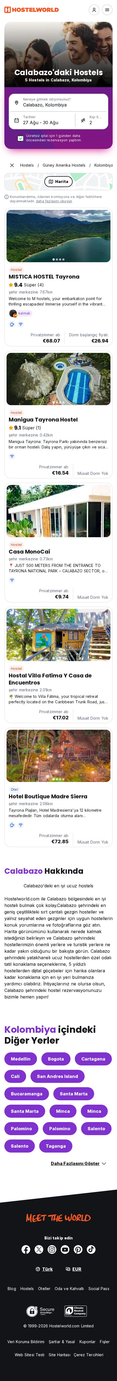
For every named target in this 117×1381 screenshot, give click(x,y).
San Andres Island (57, 1076)
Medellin (20, 1059)
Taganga (56, 1146)
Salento (96, 1128)
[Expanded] (12, 165)
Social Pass (98, 1288)
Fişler (105, 1341)
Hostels (27, 1288)
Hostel (16, 270)
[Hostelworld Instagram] (52, 1249)
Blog (12, 1288)
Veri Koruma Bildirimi (25, 1341)
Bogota (56, 1059)
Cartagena (93, 1059)
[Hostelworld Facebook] (25, 1249)
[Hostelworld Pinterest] (78, 1249)
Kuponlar (87, 1341)
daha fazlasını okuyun (54, 201)
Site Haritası (59, 1354)
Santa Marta (74, 1093)
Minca (63, 1111)
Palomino (21, 1128)
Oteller (44, 1288)
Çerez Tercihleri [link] (89, 1354)
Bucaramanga (26, 1093)
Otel (14, 789)
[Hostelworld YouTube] (65, 1249)
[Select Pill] (94, 9)
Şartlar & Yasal (62, 1341)
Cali (15, 1076)
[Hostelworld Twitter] (39, 1249)
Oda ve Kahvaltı (69, 1288)
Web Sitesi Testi (30, 1354)
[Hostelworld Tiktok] (91, 1249)
